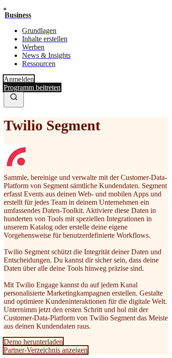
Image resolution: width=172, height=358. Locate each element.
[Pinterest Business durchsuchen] (14, 99)
